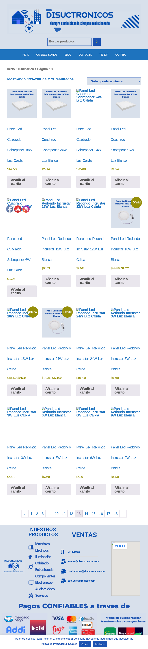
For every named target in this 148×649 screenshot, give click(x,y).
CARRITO (120, 54)
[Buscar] (97, 42)
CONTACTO (85, 54)
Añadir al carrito (18, 182)
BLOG (67, 54)
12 (71, 514)
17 (108, 514)
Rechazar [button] (100, 643)
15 (93, 514)
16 (101, 514)
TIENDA (103, 54)
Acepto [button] (84, 643)
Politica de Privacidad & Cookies (59, 643)
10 (56, 514)
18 (115, 514)
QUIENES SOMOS (46, 54)
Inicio (10, 69)
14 (86, 514)
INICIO (25, 54)
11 (64, 514)
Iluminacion (26, 69)
